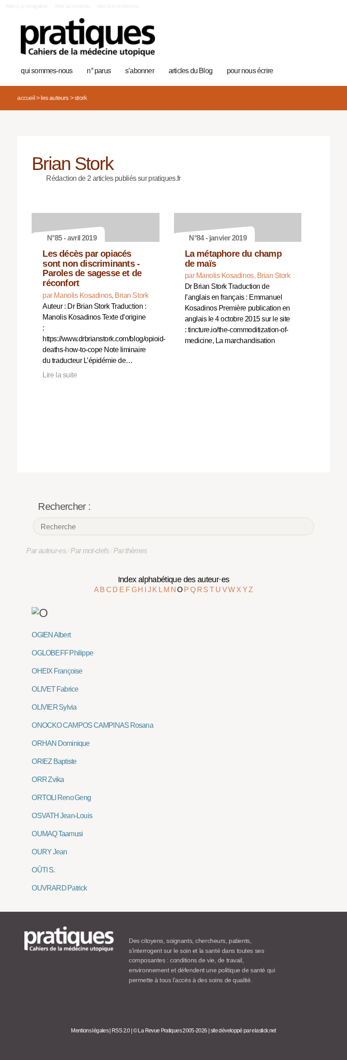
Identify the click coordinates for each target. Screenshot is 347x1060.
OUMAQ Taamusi (57, 834)
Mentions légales (89, 1030)
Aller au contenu (72, 6)
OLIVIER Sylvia (54, 707)
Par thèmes (130, 551)
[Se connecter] (318, 42)
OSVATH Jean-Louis (62, 816)
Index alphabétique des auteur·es (174, 579)
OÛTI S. (43, 870)
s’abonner (139, 71)
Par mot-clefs (89, 551)
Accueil (25, 97)
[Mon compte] (304, 42)
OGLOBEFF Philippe (62, 653)
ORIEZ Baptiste (54, 761)
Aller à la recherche (118, 6)
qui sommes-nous (46, 71)
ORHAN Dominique (60, 743)
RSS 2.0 (121, 1030)
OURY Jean (49, 852)
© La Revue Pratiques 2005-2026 (170, 1030)
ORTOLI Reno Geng (61, 797)
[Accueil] (88, 37)
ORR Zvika (48, 779)
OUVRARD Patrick (59, 888)
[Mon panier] (290, 42)
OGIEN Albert (51, 635)
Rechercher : (64, 506)
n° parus (99, 71)
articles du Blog (190, 71)
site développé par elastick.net (243, 1030)
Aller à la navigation (26, 6)
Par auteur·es (46, 551)
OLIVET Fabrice (55, 689)
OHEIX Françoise (57, 671)
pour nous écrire (250, 71)
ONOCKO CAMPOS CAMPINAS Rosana (92, 725)
